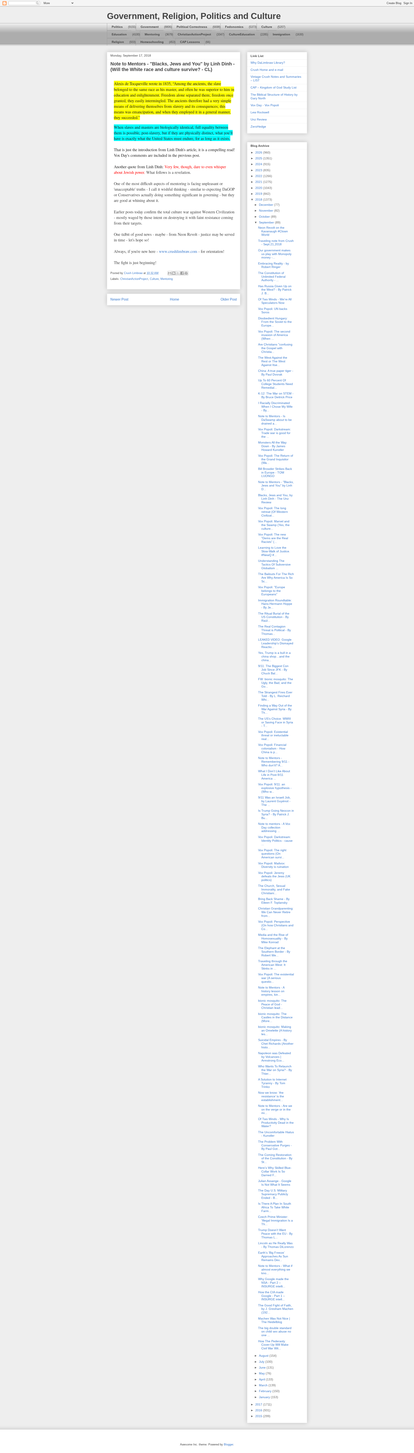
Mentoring (152, 34)
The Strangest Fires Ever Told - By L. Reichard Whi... (275, 696)
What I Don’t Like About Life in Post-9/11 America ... (274, 774)
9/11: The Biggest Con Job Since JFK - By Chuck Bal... (273, 669)
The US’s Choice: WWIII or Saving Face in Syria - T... (275, 722)
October (265, 216)
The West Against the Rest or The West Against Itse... (272, 361)
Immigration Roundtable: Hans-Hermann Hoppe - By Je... (275, 604)
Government (150, 27)
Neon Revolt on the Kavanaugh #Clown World (273, 231)
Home (174, 299)
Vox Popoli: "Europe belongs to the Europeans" (271, 590)
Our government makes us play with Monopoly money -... (275, 254)
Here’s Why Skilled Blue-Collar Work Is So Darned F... (275, 1171)
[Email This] (170, 273)
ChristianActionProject (194, 34)
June (263, 1367)
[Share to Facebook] (182, 273)
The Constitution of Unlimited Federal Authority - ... (271, 276)
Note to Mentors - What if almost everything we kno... (275, 1269)
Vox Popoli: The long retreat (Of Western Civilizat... (273, 511)
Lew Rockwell (260, 112)
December (266, 204)
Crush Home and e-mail (267, 69)
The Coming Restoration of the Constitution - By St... (275, 1158)
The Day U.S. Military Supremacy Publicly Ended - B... (273, 1194)
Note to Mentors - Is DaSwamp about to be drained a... (275, 419)
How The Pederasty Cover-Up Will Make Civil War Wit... (273, 1344)
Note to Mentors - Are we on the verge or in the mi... (275, 1109)
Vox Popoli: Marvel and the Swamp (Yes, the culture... (274, 525)
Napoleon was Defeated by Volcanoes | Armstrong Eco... (274, 1056)
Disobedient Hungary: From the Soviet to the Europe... (275, 322)
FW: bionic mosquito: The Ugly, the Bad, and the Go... (275, 682)
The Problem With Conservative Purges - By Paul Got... (275, 1145)
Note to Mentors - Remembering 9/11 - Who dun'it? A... (273, 761)
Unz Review (259, 119)
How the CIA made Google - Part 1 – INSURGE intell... (271, 1295)
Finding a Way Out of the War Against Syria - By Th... (275, 709)
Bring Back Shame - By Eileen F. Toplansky (274, 900)
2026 (259, 152)
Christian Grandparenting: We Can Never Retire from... (275, 912)
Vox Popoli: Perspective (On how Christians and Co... (275, 925)
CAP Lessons (190, 42)
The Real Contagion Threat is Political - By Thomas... (274, 630)
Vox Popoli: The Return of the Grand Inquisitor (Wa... (275, 459)
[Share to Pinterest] (186, 273)
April (262, 1379)
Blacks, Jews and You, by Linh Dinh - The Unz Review (275, 498)
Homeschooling (152, 42)
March (263, 1385)
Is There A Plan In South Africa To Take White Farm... (274, 1207)
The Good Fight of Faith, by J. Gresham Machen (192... (275, 1309)
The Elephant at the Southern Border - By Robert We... (274, 951)
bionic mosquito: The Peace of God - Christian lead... (272, 1004)
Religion (118, 42)
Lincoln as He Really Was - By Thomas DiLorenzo (276, 1245)
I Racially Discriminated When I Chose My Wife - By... (275, 406)
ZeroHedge (258, 126)
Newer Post (119, 299)
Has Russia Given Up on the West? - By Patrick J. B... (275, 289)
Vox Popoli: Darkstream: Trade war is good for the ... (274, 433)
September (267, 222)
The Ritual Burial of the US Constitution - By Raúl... (273, 617)
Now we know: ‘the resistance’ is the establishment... (271, 1096)
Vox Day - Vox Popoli (265, 105)
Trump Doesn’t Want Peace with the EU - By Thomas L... (275, 1233)
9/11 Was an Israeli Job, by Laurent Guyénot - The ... (274, 801)
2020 (259, 188)
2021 (259, 182)
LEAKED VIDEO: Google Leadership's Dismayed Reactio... (275, 643)
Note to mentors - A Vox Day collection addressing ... (274, 827)
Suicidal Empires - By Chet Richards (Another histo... (275, 1043)
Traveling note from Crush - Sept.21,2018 (276, 242)
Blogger (228, 1444)
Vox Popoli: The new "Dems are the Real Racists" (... (273, 538)
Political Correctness (192, 27)
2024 (259, 164)
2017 (259, 1404)
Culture (266, 27)
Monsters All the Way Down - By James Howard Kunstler (272, 446)
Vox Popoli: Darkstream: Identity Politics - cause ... (275, 840)
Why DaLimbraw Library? (268, 62)
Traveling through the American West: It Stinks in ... (272, 964)
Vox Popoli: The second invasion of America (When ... (274, 335)
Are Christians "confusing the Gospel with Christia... (275, 348)
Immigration (281, 34)
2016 (259, 1410)
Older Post (229, 299)
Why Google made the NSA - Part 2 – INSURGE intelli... (273, 1282)
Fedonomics (234, 27)
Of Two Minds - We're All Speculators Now (275, 301)
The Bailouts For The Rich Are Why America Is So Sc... (276, 577)
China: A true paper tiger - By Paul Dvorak (275, 372)
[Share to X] (178, 273)
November (266, 210)
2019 (259, 193)
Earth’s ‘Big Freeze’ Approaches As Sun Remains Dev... (273, 1256)
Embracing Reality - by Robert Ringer (273, 265)
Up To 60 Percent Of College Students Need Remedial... (275, 384)
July (262, 1361)
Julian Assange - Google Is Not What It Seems (274, 1182)
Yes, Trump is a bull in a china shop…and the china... (274, 656)
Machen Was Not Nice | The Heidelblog (274, 1320)
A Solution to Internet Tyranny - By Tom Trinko (272, 1083)
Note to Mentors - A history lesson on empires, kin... (271, 991)
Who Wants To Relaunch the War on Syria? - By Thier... (275, 1070)
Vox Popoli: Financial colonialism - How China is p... (272, 748)
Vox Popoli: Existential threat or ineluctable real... (273, 735)
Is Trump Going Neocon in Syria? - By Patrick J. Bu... (276, 814)
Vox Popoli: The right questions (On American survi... (272, 853)
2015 (259, 1416)
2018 (259, 199)
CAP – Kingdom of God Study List (273, 87)
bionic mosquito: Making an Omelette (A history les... (275, 1030)
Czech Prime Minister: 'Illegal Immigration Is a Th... (275, 1220)
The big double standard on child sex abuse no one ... (275, 1331)
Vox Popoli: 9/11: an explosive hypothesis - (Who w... (275, 788)
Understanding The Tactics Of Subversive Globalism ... (274, 564)
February (265, 1391)
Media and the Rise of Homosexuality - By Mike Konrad (273, 938)
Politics (117, 27)
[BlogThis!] (174, 273)
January (265, 1397)
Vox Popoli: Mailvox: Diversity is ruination (273, 865)
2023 (259, 170)
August (264, 1355)
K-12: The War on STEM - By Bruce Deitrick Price (275, 395)
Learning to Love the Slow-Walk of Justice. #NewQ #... (274, 551)
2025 (259, 158)
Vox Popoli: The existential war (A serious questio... (276, 978)
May (262, 1373)
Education (119, 34)
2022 (259, 176)
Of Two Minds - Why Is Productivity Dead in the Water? (276, 1122)
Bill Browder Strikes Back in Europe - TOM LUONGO (275, 472)
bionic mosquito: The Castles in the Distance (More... (275, 1017)
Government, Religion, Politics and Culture (194, 16)
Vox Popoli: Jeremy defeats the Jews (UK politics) (274, 876)
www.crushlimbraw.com (178, 251)
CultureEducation (242, 34)
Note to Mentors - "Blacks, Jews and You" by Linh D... (276, 485)
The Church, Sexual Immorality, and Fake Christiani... (274, 889)
